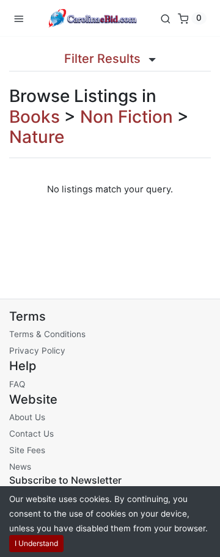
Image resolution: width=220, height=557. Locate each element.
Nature (36, 136)
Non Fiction (126, 116)
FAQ (17, 384)
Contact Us (31, 434)
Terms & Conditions (47, 334)
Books (34, 116)
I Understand (36, 543)
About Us (27, 417)
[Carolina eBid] (92, 18)
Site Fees (27, 450)
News (20, 466)
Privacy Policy (37, 350)
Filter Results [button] (104, 58)
